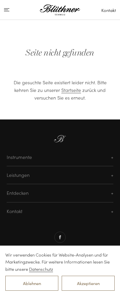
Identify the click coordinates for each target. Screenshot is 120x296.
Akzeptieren (88, 283)
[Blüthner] (60, 10)
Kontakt (108, 10)
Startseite (71, 90)
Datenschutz (41, 269)
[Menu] (12, 10)
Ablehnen (32, 283)
